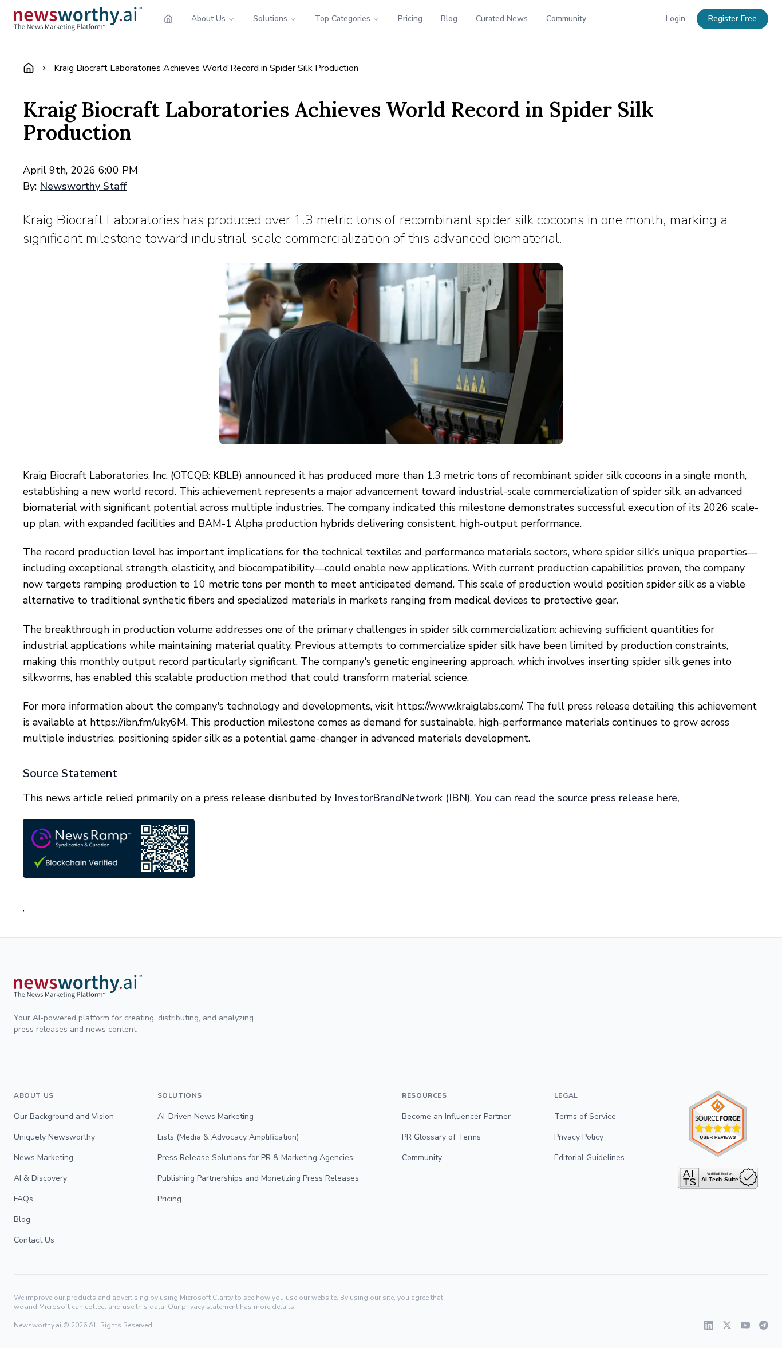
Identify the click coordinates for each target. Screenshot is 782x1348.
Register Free (732, 18)
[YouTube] (745, 1325)
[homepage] (168, 19)
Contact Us (34, 1240)
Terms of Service (585, 1116)
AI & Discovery (40, 1178)
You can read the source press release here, (576, 798)
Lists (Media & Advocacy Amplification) (228, 1137)
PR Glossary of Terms (441, 1137)
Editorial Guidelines (589, 1157)
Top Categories (342, 18)
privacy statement (209, 1306)
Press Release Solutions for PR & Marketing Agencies (255, 1157)
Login (675, 18)
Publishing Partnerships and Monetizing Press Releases (258, 1178)
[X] (727, 1325)
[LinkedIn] (708, 1325)
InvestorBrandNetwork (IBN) (402, 798)
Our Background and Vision (64, 1116)
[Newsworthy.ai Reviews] (718, 1124)
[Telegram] (763, 1325)
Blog (449, 18)
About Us (208, 18)
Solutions (270, 18)
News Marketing (43, 1157)
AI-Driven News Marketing (205, 1116)
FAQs (23, 1198)
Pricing (410, 18)
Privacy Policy (578, 1137)
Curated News (502, 18)
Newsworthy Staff (83, 186)
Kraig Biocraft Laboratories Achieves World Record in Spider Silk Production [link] (206, 68)
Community (566, 18)
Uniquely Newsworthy (54, 1137)
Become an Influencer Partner (456, 1116)
